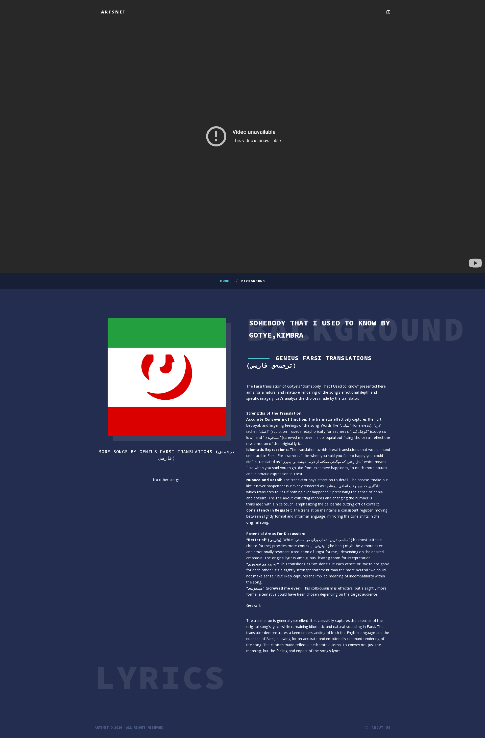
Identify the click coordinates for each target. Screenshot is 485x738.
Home (225, 280)
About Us (381, 727)
